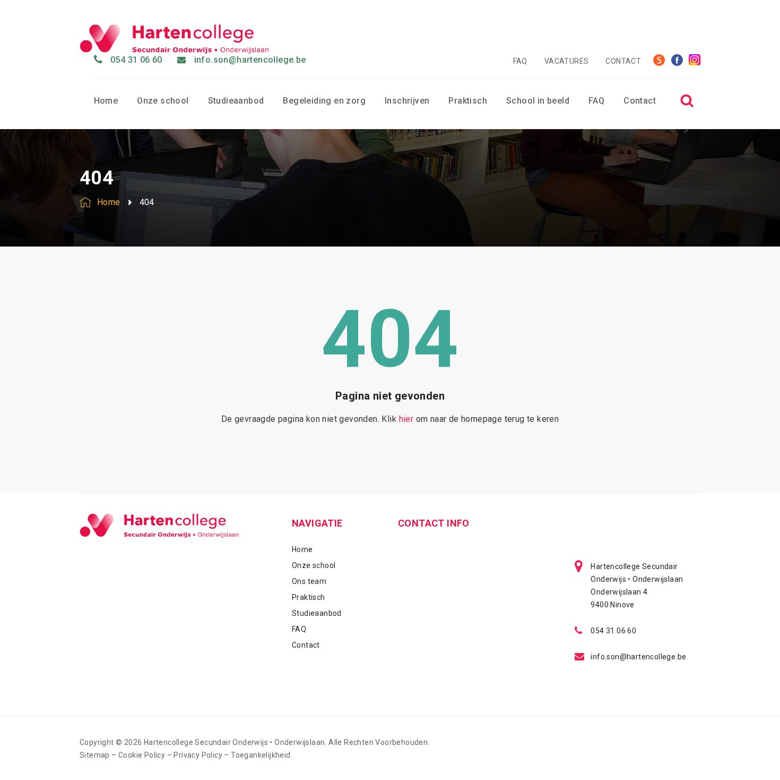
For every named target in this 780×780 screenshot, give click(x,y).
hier (406, 419)
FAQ (520, 61)
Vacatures (566, 61)
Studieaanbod (236, 101)
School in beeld (537, 101)
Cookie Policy (141, 755)
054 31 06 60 (136, 60)
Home (106, 101)
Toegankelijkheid (260, 755)
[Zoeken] (686, 100)
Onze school (162, 101)
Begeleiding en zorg (324, 101)
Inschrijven (407, 101)
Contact (623, 61)
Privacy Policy (198, 755)
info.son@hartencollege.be (250, 60)
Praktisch (467, 101)
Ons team (309, 581)
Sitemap (95, 755)
